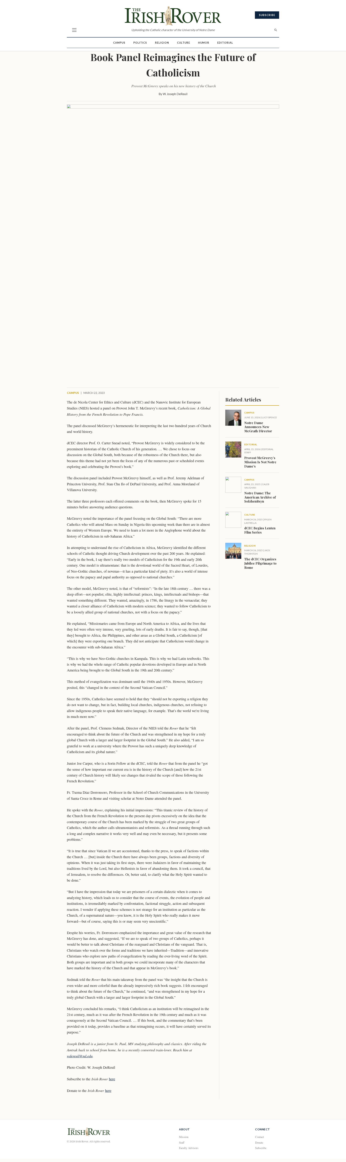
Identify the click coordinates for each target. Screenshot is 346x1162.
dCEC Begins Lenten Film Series (260, 530)
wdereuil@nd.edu (80, 1055)
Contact (259, 1137)
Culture (183, 42)
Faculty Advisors (188, 1148)
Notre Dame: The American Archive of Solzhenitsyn (260, 497)
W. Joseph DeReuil (175, 94)
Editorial (225, 42)
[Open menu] (74, 30)
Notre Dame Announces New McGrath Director (258, 427)
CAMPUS (73, 392)
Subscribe (267, 15)
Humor (203, 42)
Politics (140, 42)
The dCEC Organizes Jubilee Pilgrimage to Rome (260, 563)
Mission (183, 1137)
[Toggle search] (275, 30)
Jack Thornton (257, 552)
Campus (119, 42)
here (112, 1079)
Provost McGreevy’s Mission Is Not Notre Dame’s (260, 462)
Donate (259, 1142)
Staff (181, 1142)
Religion (162, 42)
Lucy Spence (269, 417)
